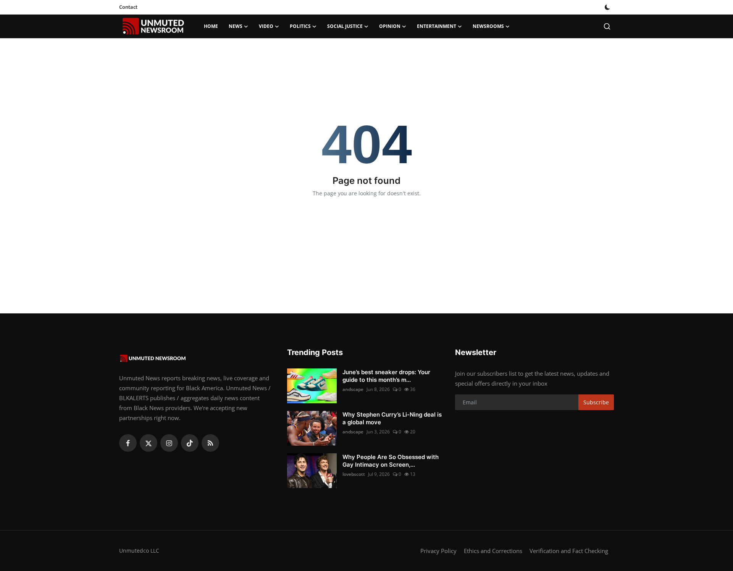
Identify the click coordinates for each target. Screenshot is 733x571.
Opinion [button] (389, 26)
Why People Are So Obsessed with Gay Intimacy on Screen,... (390, 460)
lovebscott (353, 474)
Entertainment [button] (436, 26)
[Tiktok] (190, 443)
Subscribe (596, 402)
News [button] (235, 26)
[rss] (210, 443)
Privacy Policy (438, 551)
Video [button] (266, 26)
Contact (128, 6)
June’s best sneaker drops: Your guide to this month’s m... (386, 375)
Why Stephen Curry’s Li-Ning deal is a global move (392, 418)
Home (211, 26)
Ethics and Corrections (493, 551)
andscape (352, 389)
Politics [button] (300, 26)
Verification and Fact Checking (569, 551)
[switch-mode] (608, 7)
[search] (607, 26)
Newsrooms (488, 26)
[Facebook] (128, 443)
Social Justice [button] (345, 26)
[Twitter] (148, 443)
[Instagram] (169, 443)
